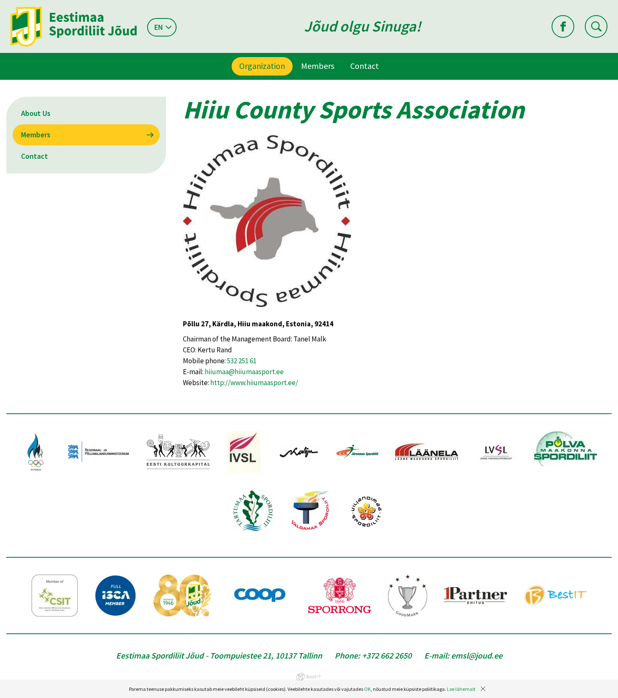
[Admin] (2, 5)
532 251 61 (241, 360)
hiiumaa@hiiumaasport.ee (244, 371)
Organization (262, 65)
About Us (35, 113)
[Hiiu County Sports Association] (267, 313)
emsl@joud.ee (476, 655)
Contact (364, 65)
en (158, 27)
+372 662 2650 (387, 655)
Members (317, 65)
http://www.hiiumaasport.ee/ (254, 382)
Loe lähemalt (461, 689)
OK (367, 689)
